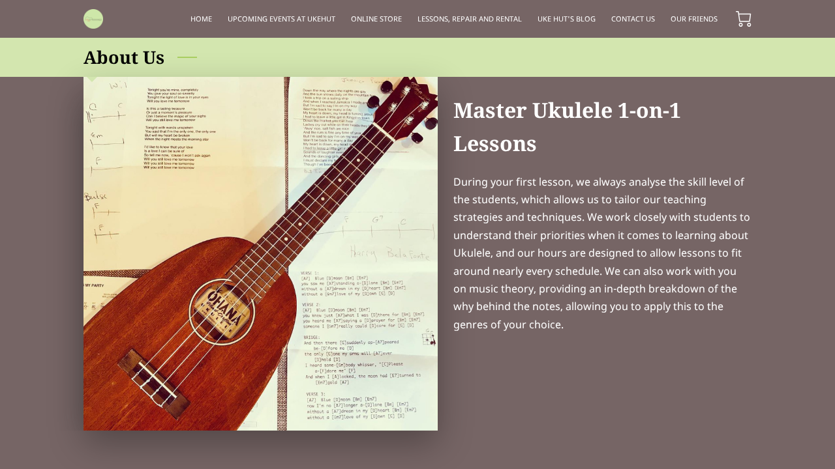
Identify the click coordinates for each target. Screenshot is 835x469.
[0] (744, 19)
